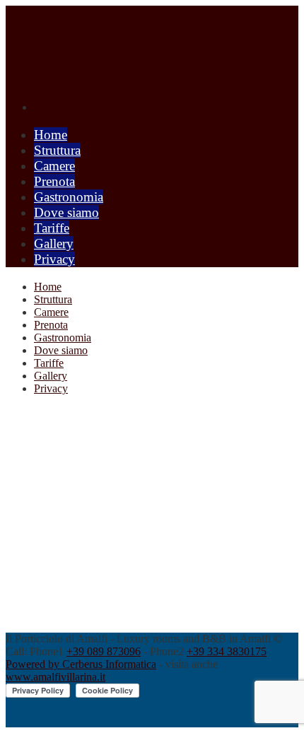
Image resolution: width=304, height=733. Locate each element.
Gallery (54, 243)
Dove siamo (66, 212)
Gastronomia (68, 196)
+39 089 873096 (103, 651)
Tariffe (51, 228)
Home (50, 134)
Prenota (54, 181)
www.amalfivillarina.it (55, 677)
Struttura (57, 150)
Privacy (54, 259)
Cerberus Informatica (109, 664)
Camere (54, 165)
